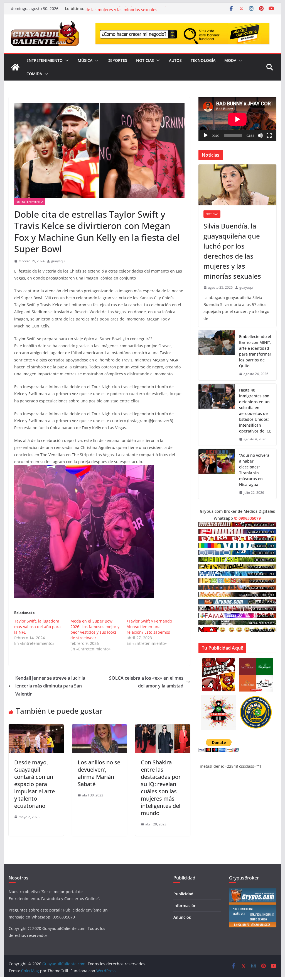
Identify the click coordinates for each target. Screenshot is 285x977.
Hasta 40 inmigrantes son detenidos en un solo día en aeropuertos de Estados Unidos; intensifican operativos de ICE (255, 410)
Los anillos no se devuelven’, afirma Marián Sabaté (99, 773)
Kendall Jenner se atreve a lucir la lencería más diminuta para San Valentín (50, 686)
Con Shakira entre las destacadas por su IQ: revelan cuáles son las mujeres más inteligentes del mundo (161, 788)
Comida (34, 73)
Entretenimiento (44, 60)
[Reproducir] (205, 135)
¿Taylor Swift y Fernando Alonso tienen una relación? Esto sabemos (149, 626)
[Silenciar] (260, 135)
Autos (175, 60)
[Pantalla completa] (269, 135)
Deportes (117, 60)
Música (85, 60)
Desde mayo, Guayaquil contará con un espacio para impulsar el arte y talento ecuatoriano (34, 784)
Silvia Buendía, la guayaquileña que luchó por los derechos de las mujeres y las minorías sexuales (140, 11)
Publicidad (183, 893)
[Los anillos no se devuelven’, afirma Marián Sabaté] (99, 728)
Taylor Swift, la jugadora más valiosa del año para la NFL (37, 626)
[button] (66, 60)
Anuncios (182, 917)
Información (184, 905)
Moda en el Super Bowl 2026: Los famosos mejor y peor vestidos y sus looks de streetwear (94, 629)
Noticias (145, 60)
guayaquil (58, 261)
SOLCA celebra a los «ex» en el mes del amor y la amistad (146, 682)
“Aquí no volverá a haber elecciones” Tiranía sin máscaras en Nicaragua (254, 470)
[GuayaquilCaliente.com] (15, 67)
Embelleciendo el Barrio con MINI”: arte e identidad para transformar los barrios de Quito (255, 351)
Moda (230, 60)
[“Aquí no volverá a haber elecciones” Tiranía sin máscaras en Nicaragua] (216, 474)
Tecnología (203, 60)
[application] (237, 119)
